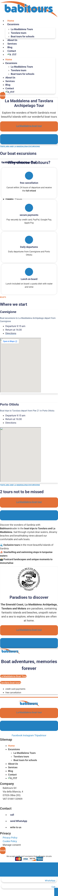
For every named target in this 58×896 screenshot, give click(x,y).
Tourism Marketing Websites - (29, 866)
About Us (12, 40)
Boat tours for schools (22, 36)
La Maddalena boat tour (29, 125)
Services (12, 43)
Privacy (5, 833)
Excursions (13, 24)
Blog (9, 47)
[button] (29, 739)
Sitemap (6, 739)
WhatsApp (50, 880)
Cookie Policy (10, 841)
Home (10, 20)
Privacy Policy (10, 837)
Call (53, 887)
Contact (11, 51)
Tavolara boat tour (29, 138)
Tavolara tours (21, 756)
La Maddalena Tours (24, 753)
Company (7, 784)
